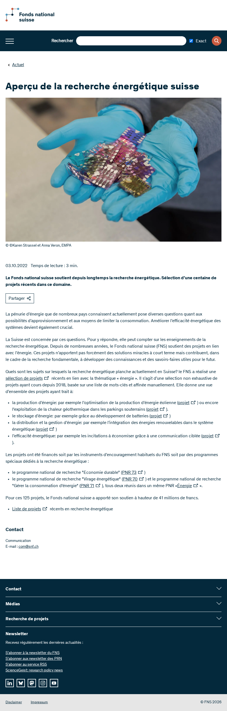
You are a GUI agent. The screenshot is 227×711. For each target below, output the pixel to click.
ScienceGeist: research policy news (34, 671)
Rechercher (62, 41)
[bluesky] (21, 683)
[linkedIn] (10, 683)
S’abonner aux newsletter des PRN (34, 659)
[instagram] (43, 683)
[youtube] (54, 683)
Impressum (39, 702)
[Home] (36, 20)
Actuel (18, 65)
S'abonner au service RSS (26, 665)
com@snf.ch (28, 547)
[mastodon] (32, 683)
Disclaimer (14, 702)
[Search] (216, 41)
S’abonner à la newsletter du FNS (33, 653)
